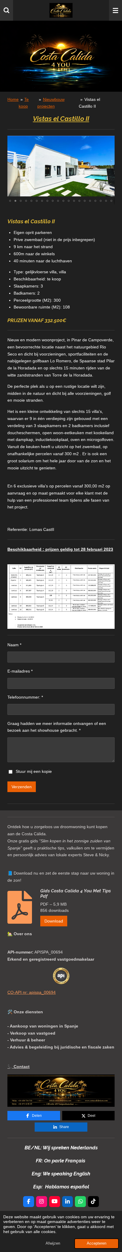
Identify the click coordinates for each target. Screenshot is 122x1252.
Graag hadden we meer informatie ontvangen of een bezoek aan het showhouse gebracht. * (56, 727)
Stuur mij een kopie (34, 771)
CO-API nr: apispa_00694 (31, 992)
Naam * (14, 644)
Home (13, 99)
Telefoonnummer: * (25, 697)
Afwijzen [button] (53, 1243)
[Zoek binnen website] (6, 10)
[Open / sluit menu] (115, 10)
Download (53, 921)
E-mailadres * (20, 671)
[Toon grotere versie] (61, 1091)
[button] (109, 141)
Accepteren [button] (96, 1243)
